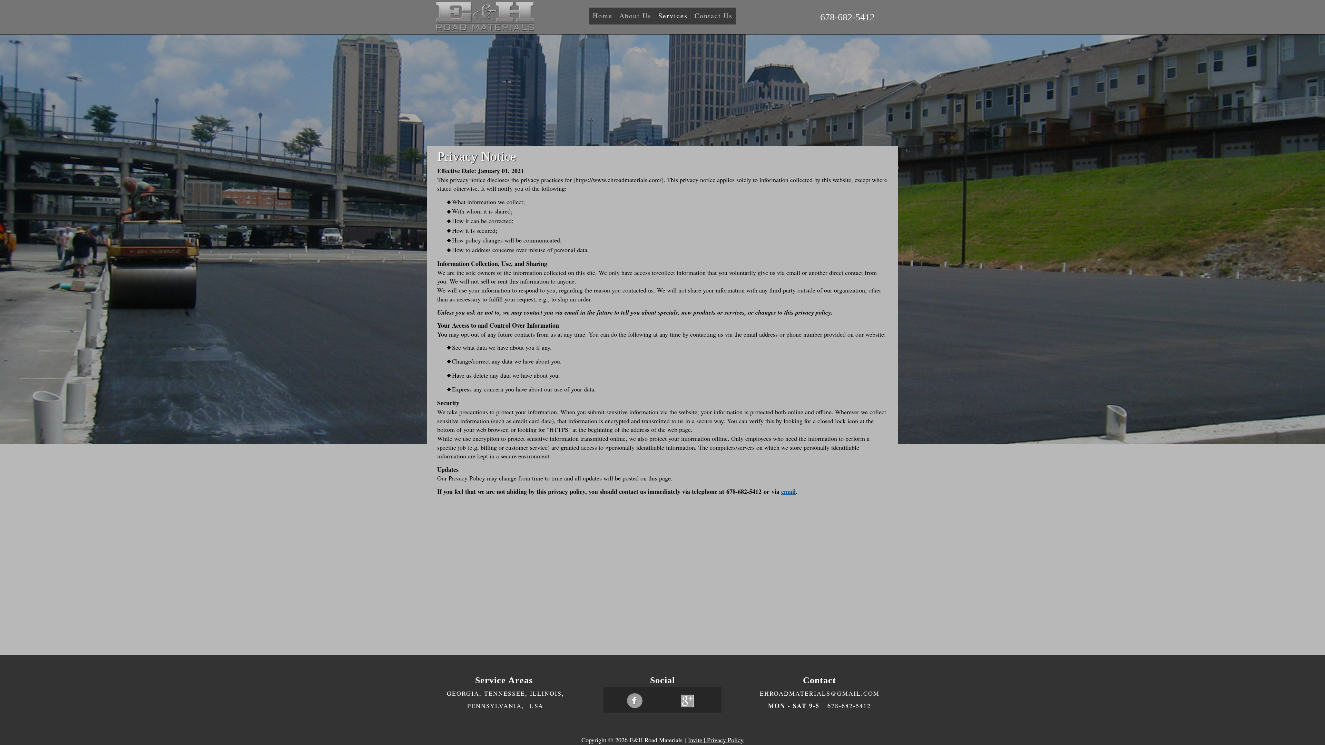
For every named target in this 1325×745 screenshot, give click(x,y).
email (788, 491)
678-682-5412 (847, 17)
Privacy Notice (476, 156)
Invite (695, 740)
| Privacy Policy (723, 740)
